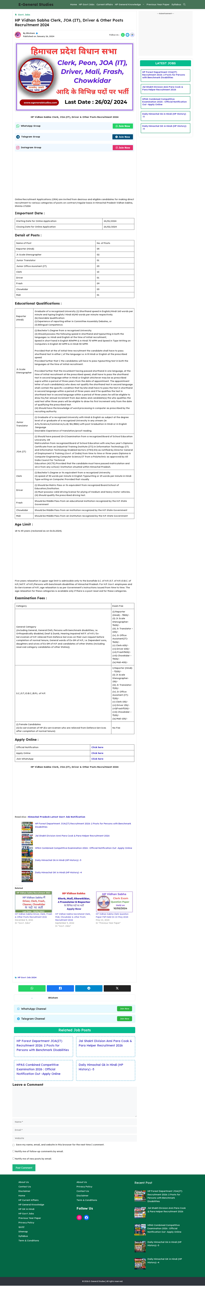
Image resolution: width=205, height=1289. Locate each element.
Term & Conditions (28, 1240)
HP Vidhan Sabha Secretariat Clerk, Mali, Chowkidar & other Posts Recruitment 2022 (73, 917)
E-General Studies (35, 4)
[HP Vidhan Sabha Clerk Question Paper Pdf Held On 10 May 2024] (114, 901)
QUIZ (21, 1227)
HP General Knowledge (128, 4)
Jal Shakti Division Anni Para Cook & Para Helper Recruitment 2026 (72, 835)
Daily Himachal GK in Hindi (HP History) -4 (58, 872)
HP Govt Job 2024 (27, 977)
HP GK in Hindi (26, 1209)
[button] (184, 4)
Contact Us (24, 1186)
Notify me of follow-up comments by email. (39, 1151)
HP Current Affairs (28, 1200)
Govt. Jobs (24, 14)
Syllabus (176, 4)
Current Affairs (104, 4)
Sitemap (23, 1231)
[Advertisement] (74, 175)
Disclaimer (24, 1191)
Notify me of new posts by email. (33, 1158)
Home (73, 4)
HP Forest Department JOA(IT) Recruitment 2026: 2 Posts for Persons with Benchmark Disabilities (43, 1045)
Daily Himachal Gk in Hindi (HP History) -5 (58, 860)
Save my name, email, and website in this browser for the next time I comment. (60, 1144)
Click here (97, 747)
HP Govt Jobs (86, 4)
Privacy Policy (26, 1222)
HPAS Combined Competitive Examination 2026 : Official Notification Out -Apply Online (83, 848)
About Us (23, 1182)
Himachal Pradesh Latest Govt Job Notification (56, 816)
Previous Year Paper (158, 4)
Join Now (124, 126)
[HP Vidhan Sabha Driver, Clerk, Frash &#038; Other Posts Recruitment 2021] (33, 901)
